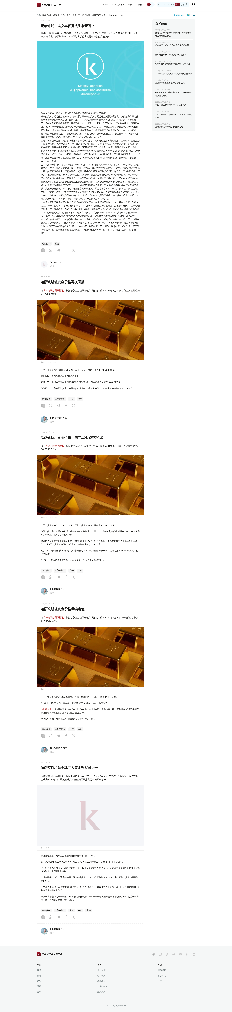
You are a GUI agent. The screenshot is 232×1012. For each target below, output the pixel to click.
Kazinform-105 (116, 15)
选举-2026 (46, 15)
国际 (39, 991)
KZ (159, 4)
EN (172, 4)
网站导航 (162, 970)
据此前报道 (46, 709)
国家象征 (101, 981)
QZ (163, 4)
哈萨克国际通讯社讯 (53, 290)
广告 (160, 981)
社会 (57, 243)
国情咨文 (76, 15)
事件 (68, 15)
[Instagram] (43, 250)
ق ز (182, 4)
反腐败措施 (102, 986)
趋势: (39, 15)
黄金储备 (46, 243)
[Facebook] (66, 250)
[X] (73, 250)
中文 (177, 4)
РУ (168, 4)
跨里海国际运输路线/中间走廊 (94, 15)
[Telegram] (58, 250)
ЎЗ (187, 4)
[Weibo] (173, 954)
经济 (72, 399)
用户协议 (101, 970)
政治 (39, 975)
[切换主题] (151, 4)
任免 (63, 15)
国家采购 (101, 991)
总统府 (56, 15)
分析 (140, 5)
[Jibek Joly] (180, 15)
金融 (80, 399)
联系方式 (162, 975)
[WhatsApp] (50, 250)
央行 (80, 910)
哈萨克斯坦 (60, 399)
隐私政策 (101, 975)
